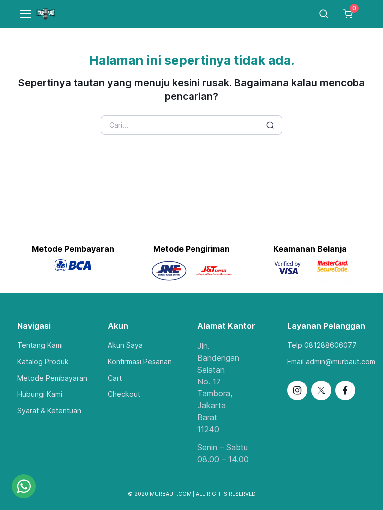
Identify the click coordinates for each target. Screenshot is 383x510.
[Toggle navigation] (20, 14)
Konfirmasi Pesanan (140, 361)
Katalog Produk (43, 361)
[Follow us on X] (321, 390)
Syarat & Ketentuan (49, 410)
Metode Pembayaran (52, 378)
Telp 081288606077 (322, 345)
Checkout (124, 394)
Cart (115, 378)
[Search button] (270, 125)
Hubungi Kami (39, 394)
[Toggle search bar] (324, 14)
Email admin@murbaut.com (331, 361)
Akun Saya (125, 345)
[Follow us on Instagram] (297, 390)
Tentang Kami (40, 345)
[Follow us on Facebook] (345, 390)
